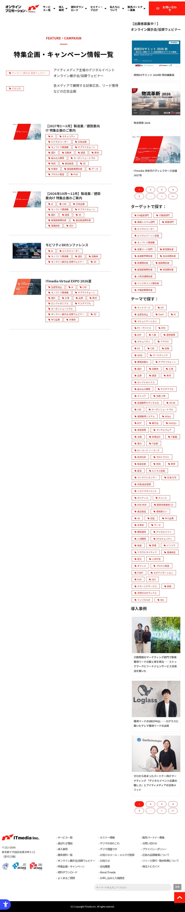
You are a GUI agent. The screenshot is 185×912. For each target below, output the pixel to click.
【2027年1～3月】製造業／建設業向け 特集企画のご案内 (73, 128)
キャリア (141, 395)
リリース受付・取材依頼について (160, 860)
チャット (162, 497)
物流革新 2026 (142, 123)
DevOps (172, 422)
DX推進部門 (143, 215)
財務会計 (156, 436)
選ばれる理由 (65, 843)
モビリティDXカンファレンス (67, 244)
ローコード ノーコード (148, 450)
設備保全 (55, 225)
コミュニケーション (147, 321)
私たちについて (115, 8)
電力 (139, 443)
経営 (139, 470)
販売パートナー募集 (135, 8)
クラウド (164, 341)
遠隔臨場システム (146, 416)
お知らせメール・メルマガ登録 (117, 855)
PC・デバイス (144, 327)
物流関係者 (168, 269)
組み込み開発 (57, 157)
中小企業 (55, 319)
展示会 (155, 422)
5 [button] (139, 196)
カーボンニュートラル (84, 157)
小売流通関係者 (144, 276)
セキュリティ (68, 136)
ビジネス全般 (158, 470)
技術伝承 (141, 456)
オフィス (141, 565)
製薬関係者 (163, 262)
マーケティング (160, 355)
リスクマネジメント (147, 490)
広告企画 (82, 141)
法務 (139, 436)
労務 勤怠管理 (144, 484)
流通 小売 (160, 395)
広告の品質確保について (155, 855)
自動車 (68, 152)
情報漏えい (161, 511)
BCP (139, 422)
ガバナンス (142, 497)
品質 (81, 297)
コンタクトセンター (147, 477)
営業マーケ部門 (144, 249)
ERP (139, 334)
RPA (163, 327)
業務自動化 (142, 361)
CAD (64, 203)
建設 (83, 152)
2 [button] (150, 189)
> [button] (161, 196)
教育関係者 (168, 249)
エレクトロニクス (59, 303)
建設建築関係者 (74, 168)
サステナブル (84, 303)
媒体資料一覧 (65, 855)
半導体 (54, 168)
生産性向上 (56, 287)
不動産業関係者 (144, 289)
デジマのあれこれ (109, 843)
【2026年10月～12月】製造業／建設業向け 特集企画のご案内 (73, 195)
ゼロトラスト (162, 456)
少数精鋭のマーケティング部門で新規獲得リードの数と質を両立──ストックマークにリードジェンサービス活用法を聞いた (155, 664)
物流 (53, 163)
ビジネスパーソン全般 (148, 235)
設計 (53, 152)
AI (52, 136)
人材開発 (141, 538)
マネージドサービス (147, 586)
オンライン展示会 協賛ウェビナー (67, 261)
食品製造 (69, 163)
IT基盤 (174, 436)
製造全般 (141, 463)
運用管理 (170, 334)
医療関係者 (142, 262)
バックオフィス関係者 (148, 283)
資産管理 (141, 429)
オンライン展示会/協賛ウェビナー (76, 860)
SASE (139, 355)
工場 (67, 297)
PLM (76, 174)
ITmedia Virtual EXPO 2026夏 (68, 281)
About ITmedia (107, 872)
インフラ (171, 545)
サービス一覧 (47, 8)
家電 (154, 545)
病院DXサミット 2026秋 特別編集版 (154, 75)
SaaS (161, 314)
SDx (162, 599)
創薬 (169, 586)
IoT (162, 307)
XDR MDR (142, 504)
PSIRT (140, 572)
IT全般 (155, 443)
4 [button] (172, 189)
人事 (154, 334)
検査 (139, 545)
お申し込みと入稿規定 (112, 878)
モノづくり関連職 (59, 147)
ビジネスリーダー (59, 141)
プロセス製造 (57, 174)
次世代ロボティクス (147, 592)
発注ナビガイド (151, 866)
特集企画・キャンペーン (71, 866)
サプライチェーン (86, 147)
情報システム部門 (146, 221)
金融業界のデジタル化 (148, 402)
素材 (96, 152)
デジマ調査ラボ (108, 849)
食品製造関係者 (83, 220)
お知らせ (105, 860)
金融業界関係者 (144, 255)
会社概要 (105, 866)
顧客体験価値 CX (165, 504)
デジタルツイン (163, 531)
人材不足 (156, 558)
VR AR (172, 402)
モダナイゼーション (163, 572)
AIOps (168, 416)
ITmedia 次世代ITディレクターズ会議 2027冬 (155, 173)
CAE (139, 409)
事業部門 (169, 221)
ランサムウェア (163, 429)
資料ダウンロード (77, 8)
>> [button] (173, 196)
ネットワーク (143, 307)
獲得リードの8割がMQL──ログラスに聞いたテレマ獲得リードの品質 (156, 723)
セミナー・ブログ (96, 8)
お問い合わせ (170, 8)
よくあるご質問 (66, 878)
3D (84, 163)
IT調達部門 (164, 215)
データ (95, 168)
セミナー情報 (107, 837)
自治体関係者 (169, 255)
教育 (173, 463)
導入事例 (61, 8)
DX (138, 348)
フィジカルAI (143, 599)
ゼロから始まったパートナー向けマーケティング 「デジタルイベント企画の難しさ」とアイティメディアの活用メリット (155, 782)
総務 (167, 348)
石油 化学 (171, 477)
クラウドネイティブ (147, 552)
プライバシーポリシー (154, 849)
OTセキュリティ (164, 538)
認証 (152, 518)
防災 (139, 558)
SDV (71, 225)
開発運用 (141, 531)
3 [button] (161, 189)
